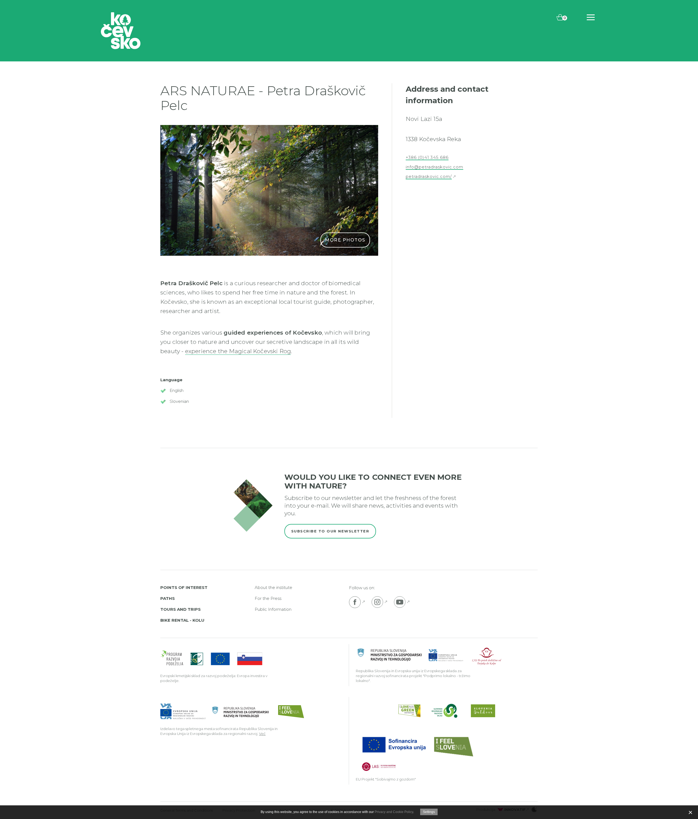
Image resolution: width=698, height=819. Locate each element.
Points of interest (183, 587)
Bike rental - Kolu (182, 620)
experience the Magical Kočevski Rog (238, 351)
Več (262, 733)
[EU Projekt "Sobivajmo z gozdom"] (417, 753)
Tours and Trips (180, 609)
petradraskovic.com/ (429, 176)
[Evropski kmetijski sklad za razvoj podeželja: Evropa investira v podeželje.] (211, 658)
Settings (429, 812)
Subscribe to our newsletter (330, 531)
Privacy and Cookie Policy (394, 812)
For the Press (268, 598)
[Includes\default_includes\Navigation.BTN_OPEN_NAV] (590, 17)
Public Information (273, 609)
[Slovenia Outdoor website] (483, 710)
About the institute (273, 587)
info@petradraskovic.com (434, 167)
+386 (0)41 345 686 (427, 157)
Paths (167, 598)
